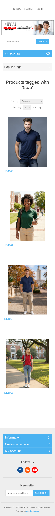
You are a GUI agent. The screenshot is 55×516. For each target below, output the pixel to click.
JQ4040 (8, 171)
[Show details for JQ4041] (27, 216)
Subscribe (41, 493)
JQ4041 (8, 245)
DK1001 (8, 392)
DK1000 (8, 319)
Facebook (20, 470)
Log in (40, 9)
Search (42, 41)
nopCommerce (32, 511)
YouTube (35, 470)
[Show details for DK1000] (27, 289)
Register (28, 9)
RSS (27, 470)
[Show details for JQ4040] (27, 142)
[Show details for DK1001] (27, 363)
